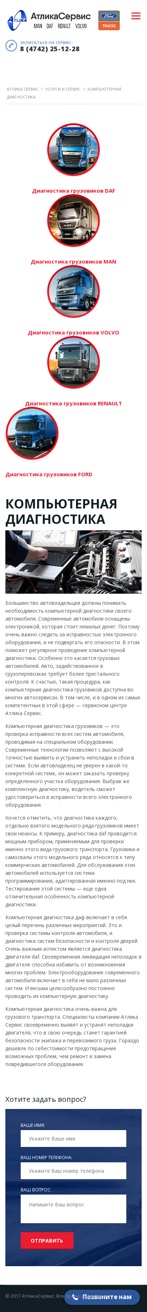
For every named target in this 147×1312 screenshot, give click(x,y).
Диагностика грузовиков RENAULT (73, 403)
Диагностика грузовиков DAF (73, 190)
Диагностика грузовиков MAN (73, 261)
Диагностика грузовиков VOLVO (73, 332)
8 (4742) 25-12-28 (50, 48)
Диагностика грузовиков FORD (48, 474)
